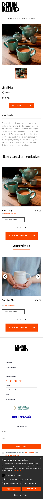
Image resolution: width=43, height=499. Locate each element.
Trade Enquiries (11, 367)
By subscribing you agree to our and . (21, 454)
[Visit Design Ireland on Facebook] (6, 380)
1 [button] (17, 227)
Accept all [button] (11, 489)
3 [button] (23, 227)
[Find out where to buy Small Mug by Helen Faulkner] (21, 187)
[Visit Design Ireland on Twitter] (11, 380)
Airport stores (10, 399)
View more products (18, 235)
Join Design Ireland (12, 390)
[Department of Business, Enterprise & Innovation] (21, 408)
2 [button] (20, 227)
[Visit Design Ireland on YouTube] (15, 380)
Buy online (17, 105)
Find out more (11, 220)
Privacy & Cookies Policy (12, 455)
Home (10, 18)
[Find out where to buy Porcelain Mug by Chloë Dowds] (21, 276)
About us (8, 372)
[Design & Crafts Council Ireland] (21, 417)
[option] (21, 193)
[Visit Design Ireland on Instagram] (20, 380)
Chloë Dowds (9, 305)
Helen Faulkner (10, 213)
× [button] (40, 459)
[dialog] (21, 477)
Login (7, 394)
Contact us (9, 362)
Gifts (16, 18)
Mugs (23, 18)
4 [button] (25, 227)
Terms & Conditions (29, 453)
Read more (17, 470)
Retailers (8, 385)
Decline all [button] (31, 489)
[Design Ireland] (10, 7)
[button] (5, 276)
